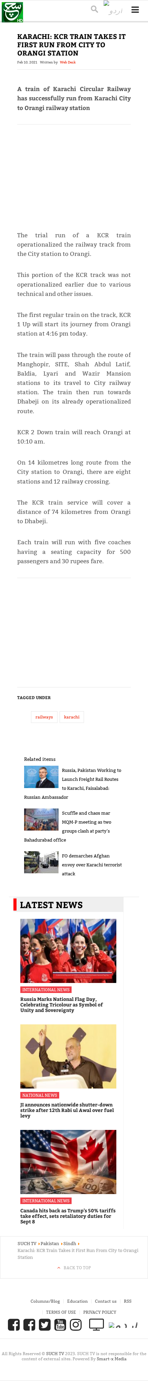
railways (44, 716)
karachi (72, 716)
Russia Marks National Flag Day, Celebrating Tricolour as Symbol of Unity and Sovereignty (61, 1004)
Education (77, 1301)
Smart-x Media (112, 1358)
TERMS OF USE (61, 1312)
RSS (127, 1301)
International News (46, 989)
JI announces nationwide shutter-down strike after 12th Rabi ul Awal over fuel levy (67, 1110)
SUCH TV (55, 1353)
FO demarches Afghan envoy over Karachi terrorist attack (92, 864)
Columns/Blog (45, 1301)
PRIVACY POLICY (99, 1312)
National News (39, 1095)
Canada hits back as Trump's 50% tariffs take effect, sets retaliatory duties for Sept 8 (68, 1216)
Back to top (77, 1267)
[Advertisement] (74, 174)
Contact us (106, 1301)
